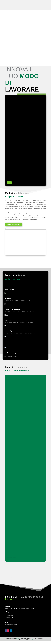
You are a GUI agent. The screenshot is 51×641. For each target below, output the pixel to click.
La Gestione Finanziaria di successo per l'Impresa (23, 409)
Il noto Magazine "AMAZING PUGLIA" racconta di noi (23, 476)
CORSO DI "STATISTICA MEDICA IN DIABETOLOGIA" (23, 422)
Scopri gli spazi (9, 289)
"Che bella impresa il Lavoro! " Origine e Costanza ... (23, 448)
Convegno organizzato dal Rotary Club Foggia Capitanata (22, 491)
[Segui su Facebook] (6, 630)
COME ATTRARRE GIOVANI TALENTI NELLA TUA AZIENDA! (24, 398)
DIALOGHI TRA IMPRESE (15, 434)
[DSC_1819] (25, 229)
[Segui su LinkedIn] (11, 630)
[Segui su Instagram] (8, 630)
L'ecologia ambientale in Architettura (19, 462)
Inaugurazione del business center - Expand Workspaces (25, 547)
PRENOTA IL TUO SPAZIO (25, 638)
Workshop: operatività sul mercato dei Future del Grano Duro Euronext (25, 382)
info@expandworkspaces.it (11, 624)
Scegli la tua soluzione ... (13, 224)
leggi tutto (11, 388)
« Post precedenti (11, 557)
